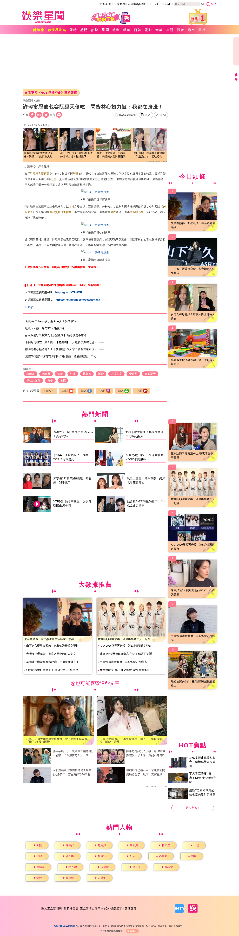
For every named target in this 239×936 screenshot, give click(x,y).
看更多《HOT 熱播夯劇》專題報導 (52, 92)
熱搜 (95, 30)
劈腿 (76, 173)
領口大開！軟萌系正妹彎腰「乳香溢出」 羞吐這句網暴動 (149, 155)
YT (156, 4)
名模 (71, 206)
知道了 (133, 931)
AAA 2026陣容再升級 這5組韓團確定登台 (126, 645)
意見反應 (130, 908)
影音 (180, 30)
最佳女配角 (65, 212)
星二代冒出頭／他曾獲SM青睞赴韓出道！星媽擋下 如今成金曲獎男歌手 (76, 155)
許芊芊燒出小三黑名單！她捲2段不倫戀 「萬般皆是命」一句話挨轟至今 (73, 754)
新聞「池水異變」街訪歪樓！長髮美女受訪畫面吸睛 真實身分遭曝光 (113, 155)
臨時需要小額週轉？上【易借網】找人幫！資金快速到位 (59, 349)
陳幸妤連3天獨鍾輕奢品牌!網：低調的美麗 (126, 653)
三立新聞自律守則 (92, 908)
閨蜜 (132, 212)
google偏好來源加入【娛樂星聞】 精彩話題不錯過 (55, 335)
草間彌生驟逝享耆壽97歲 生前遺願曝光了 (52, 661)
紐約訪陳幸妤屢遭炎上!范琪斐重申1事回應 (52, 670)
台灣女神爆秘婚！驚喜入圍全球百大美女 (51, 653)
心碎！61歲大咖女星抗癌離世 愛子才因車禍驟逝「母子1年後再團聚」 (56, 740)
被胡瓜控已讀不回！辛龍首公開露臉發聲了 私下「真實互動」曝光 (145, 773)
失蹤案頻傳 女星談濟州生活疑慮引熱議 (49, 639)
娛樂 (37, 100)
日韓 (137, 30)
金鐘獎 (54, 212)
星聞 (105, 30)
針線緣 (38, 30)
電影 (148, 30)
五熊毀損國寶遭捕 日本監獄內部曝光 (123, 661)
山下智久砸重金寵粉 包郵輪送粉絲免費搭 (52, 645)
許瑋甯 (34, 173)
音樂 (159, 30)
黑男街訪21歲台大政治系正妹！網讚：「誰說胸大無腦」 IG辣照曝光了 (39, 155)
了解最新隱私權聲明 (112, 931)
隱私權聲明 (71, 908)
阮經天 (45, 173)
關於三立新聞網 (51, 908)
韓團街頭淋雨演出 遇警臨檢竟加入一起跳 (124, 639)
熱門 (84, 30)
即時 (73, 30)
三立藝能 (120, 4)
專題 (170, 30)
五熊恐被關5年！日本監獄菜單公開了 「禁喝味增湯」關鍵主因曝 (131, 740)
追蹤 (102, 390)
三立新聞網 (104, 4)
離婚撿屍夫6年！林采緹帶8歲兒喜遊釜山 (125, 670)
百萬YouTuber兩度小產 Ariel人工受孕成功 (50, 321)
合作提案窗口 (114, 908)
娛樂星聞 (28, 100)
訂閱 (65, 390)
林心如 (139, 212)
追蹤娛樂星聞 (137, 4)
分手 (53, 179)
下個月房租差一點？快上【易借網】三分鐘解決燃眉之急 (59, 342)
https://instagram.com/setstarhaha (77, 299)
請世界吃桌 (57, 30)
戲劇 (127, 30)
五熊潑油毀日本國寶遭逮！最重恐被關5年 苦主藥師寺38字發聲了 (73, 773)
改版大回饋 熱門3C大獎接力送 (45, 328)
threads (166, 4)
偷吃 (113, 212)
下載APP (48, 390)
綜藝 (116, 30)
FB (150, 4)
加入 (83, 390)
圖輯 (202, 30)
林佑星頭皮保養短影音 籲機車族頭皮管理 (202, 762)
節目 (191, 30)
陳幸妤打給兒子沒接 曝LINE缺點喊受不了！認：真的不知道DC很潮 (146, 754)
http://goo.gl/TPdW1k (69, 292)
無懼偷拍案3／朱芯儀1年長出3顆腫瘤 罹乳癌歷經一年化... (61, 356)
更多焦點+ (193, 807)
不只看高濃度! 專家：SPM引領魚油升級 (202, 777)
